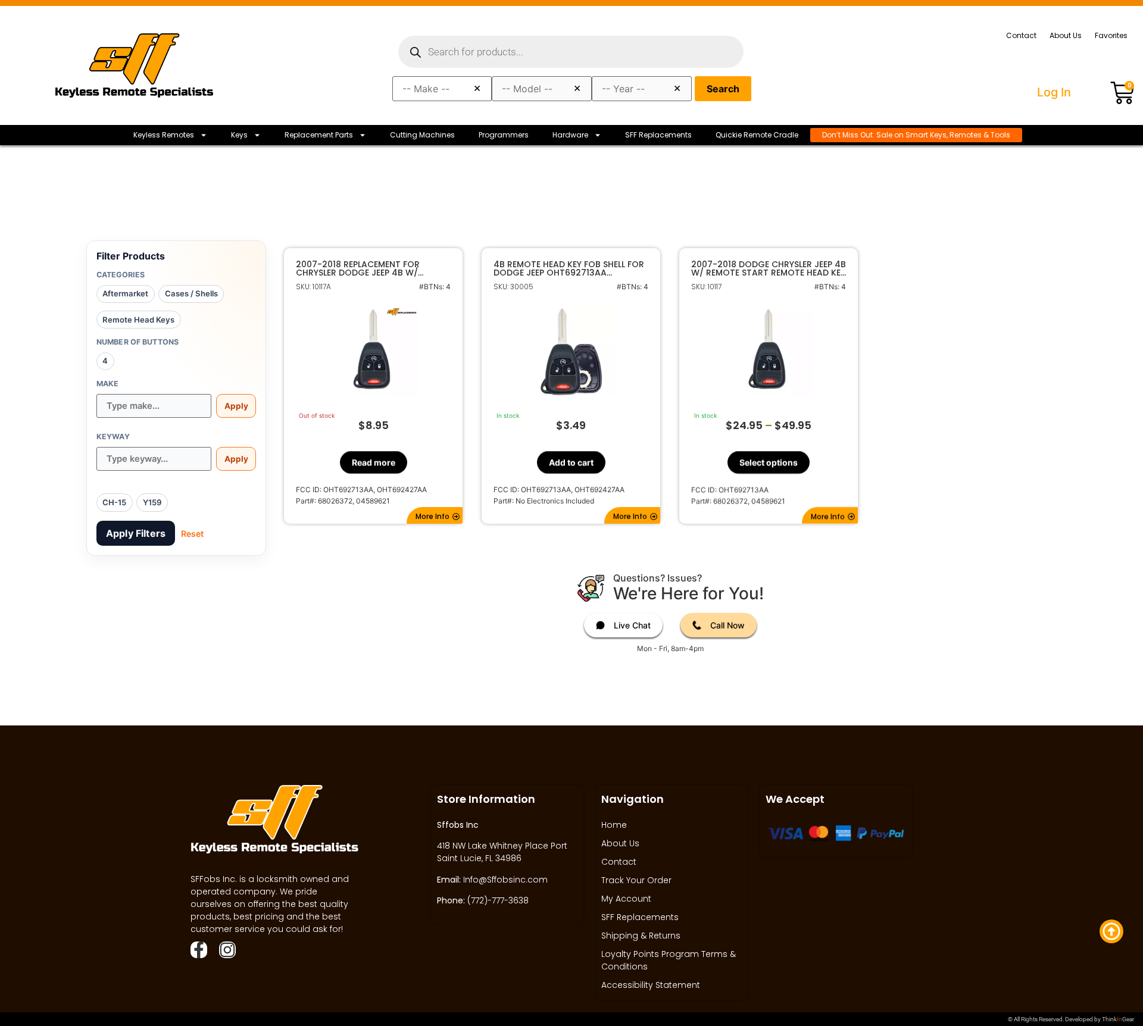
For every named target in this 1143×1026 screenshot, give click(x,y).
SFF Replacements (658, 135)
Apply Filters (135, 533)
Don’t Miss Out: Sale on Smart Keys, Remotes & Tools (916, 135)
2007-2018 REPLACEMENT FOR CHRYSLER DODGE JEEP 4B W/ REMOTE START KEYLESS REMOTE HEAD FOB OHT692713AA (362, 268)
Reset (192, 533)
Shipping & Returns (640, 935)
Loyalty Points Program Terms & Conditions (668, 960)
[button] (435, 515)
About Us (1066, 35)
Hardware (570, 135)
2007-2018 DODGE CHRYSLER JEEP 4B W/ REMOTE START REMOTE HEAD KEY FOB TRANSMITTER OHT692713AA (768, 268)
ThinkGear (1118, 1019)
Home (614, 825)
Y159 (152, 502)
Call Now (727, 625)
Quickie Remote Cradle (757, 135)
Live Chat (632, 625)
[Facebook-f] (198, 949)
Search (723, 89)
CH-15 (114, 502)
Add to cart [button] (571, 462)
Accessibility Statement (650, 985)
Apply (236, 406)
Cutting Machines (422, 135)
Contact (1021, 35)
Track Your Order (636, 880)
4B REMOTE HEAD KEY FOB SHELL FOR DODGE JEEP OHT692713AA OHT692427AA (569, 268)
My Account (626, 899)
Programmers (504, 135)
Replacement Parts (319, 135)
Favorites (1111, 35)
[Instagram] (227, 949)
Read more (373, 462)
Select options (768, 462)
